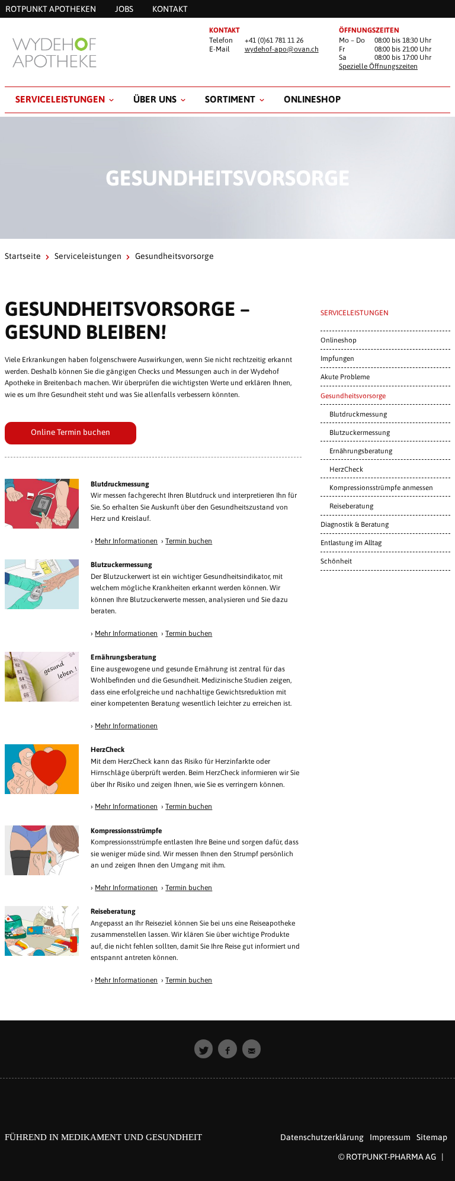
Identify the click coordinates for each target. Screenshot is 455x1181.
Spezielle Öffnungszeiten (378, 66)
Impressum (390, 1137)
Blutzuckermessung (359, 432)
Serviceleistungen (60, 99)
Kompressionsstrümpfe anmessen (381, 487)
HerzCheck (346, 469)
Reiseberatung (351, 506)
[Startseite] (97, 52)
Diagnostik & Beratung (355, 524)
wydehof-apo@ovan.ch (282, 49)
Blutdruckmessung (358, 414)
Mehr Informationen (126, 541)
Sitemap (431, 1137)
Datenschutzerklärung (322, 1137)
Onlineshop (312, 99)
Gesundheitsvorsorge (353, 395)
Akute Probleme (345, 376)
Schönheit (336, 561)
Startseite (23, 256)
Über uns (155, 99)
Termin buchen (188, 541)
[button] (203, 1048)
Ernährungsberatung (360, 451)
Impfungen (337, 358)
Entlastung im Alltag (351, 542)
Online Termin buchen (70, 432)
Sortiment (230, 99)
